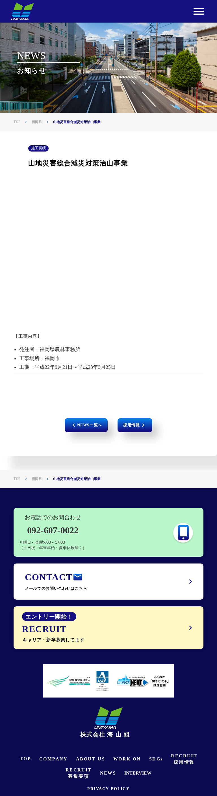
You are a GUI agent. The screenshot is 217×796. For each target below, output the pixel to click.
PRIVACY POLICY (108, 789)
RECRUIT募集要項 (79, 773)
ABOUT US (90, 758)
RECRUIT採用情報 (184, 758)
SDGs (156, 758)
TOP (17, 122)
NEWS (108, 773)
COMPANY (53, 758)
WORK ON (127, 758)
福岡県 (37, 122)
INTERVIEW (137, 773)
